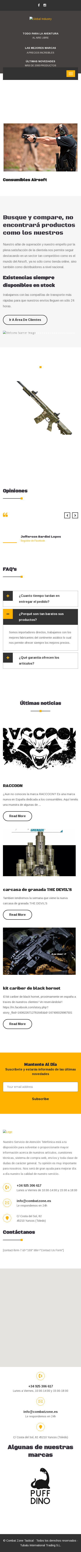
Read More (60, 163)
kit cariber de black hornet (31, 988)
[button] (40, 1315)
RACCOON (13, 785)
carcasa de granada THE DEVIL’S (37, 889)
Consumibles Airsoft (25, 180)
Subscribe (40, 1099)
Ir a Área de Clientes (25, 319)
